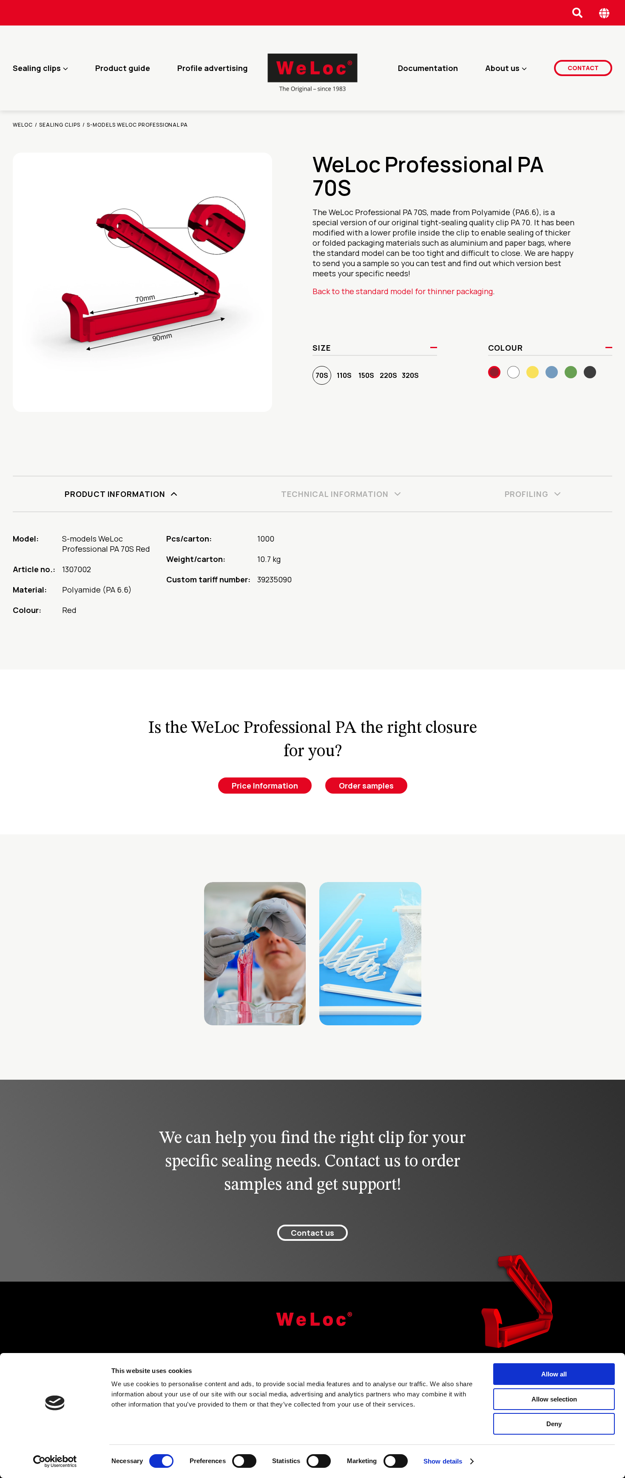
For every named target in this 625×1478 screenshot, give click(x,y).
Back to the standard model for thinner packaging (402, 291)
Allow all (554, 1374)
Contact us (312, 1233)
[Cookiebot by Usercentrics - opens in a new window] (55, 1461)
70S (321, 375)
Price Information (265, 785)
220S (388, 375)
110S (344, 375)
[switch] (244, 1461)
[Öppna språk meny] (604, 13)
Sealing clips (37, 68)
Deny (554, 1423)
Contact (583, 68)
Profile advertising (212, 68)
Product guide (122, 68)
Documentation (428, 68)
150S (366, 375)
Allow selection (554, 1399)
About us (502, 68)
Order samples (366, 785)
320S (410, 375)
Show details (442, 1461)
